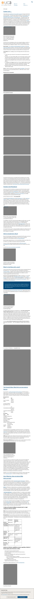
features (28, 20)
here (11, 192)
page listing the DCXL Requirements (19, 480)
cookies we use (18, 594)
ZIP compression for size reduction (21, 279)
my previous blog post (20, 238)
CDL (27, 501)
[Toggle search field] (32, 2)
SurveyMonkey (22, 68)
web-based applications (10, 198)
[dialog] (17, 594)
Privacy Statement (4, 594)
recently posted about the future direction (15, 391)
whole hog (5, 431)
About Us (15, 3)
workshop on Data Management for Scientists (18, 46)
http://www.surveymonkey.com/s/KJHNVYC (13, 247)
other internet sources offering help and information (21, 184)
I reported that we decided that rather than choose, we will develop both (15, 17)
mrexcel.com (13, 280)
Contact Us (25, 5)
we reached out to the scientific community (15, 14)
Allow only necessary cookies (11, 597)
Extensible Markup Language (18, 276)
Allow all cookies (22, 597)
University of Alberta (6, 271)
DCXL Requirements (21, 562)
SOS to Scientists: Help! (10, 234)
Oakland (8, 502)
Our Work (15, 5)
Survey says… (7, 11)
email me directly (8, 501)
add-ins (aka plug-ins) (19, 198)
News (24, 3)
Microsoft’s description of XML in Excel (16, 290)
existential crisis (16, 191)
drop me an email (8, 473)
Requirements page (22, 223)
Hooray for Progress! (10, 187)
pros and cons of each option (19, 193)
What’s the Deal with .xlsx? (11, 267)
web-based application (8, 492)
